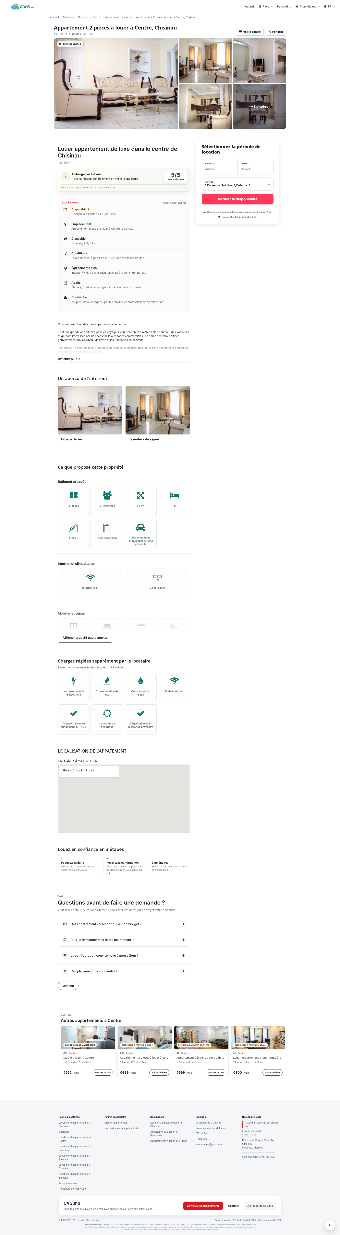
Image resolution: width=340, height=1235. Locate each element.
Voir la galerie (252, 31)
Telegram (201, 1139)
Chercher (64, 1131)
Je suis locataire (68, 1183)
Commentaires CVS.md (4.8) (258, 1156)
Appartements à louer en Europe (168, 1141)
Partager (277, 31)
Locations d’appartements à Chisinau (74, 1124)
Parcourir (283, 6)
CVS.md (72, 1203)
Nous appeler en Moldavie (211, 1128)
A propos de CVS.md (208, 1122)
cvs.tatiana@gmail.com (209, 1144)
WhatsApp (202, 1133)
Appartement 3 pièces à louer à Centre (145, 1057)
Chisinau (83, 17)
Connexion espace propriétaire (121, 1128)
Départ (245, 163)
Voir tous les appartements (203, 1205)
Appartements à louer (118, 17)
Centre (97, 17)
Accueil (249, 6)
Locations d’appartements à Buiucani (74, 1175)
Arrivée (209, 163)
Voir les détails (103, 1072)
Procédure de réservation (73, 1188)
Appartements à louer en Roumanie (164, 1133)
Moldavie (68, 17)
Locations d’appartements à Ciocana (74, 1166)
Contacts (233, 1205)
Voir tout (68, 985)
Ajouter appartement (116, 1122)
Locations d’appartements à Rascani (74, 1157)
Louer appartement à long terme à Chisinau (258, 1057)
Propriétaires (308, 6)
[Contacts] (330, 1225)
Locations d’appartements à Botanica (74, 1148)
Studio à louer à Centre (78, 1057)
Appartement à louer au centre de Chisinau (201, 1057)
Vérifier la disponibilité (238, 199)
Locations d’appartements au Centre (75, 1139)
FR (329, 6)
